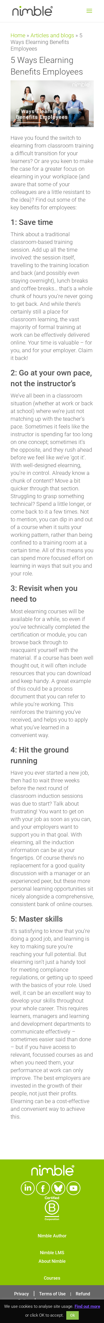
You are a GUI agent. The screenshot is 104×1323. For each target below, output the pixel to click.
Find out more (87, 1306)
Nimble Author (52, 1235)
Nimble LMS (52, 1252)
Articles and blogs (52, 35)
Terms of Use (52, 1293)
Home (18, 35)
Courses (52, 1278)
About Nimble (52, 1261)
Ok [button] (72, 1315)
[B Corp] (52, 1218)
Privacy (21, 1293)
